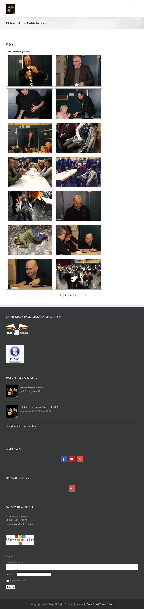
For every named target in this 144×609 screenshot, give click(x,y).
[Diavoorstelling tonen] (18, 51)
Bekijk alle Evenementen (21, 426)
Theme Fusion (106, 604)
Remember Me (17, 580)
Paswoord (11, 574)
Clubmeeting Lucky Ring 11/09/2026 (39, 406)
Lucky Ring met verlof (32, 386)
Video (9, 44)
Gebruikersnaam (15, 562)
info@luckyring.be (23, 523)
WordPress (92, 604)
